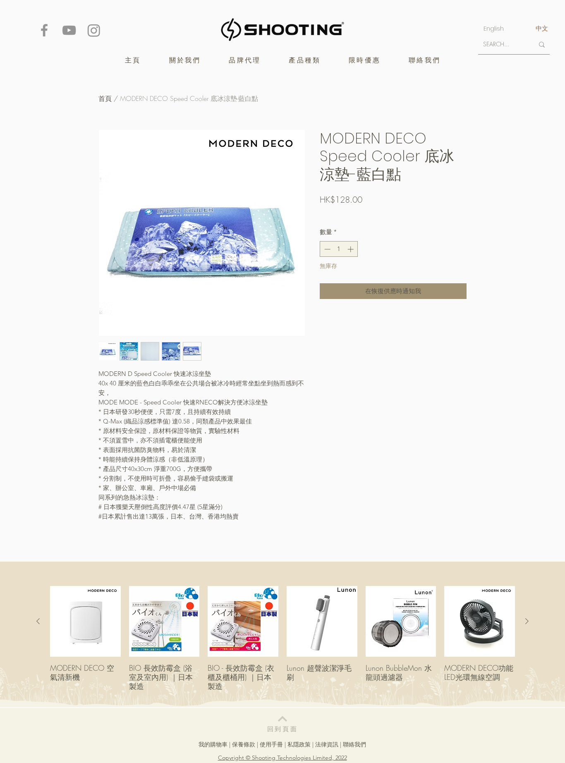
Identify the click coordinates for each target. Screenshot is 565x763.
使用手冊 (271, 744)
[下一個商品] (527, 621)
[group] (282, 643)
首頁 (105, 98)
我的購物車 (213, 744)
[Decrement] (326, 249)
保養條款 (243, 744)
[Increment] (351, 249)
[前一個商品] (38, 621)
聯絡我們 (354, 744)
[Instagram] (94, 30)
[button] (245, 60)
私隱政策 (299, 744)
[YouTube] (69, 30)
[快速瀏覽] (85, 621)
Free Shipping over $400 (350, 214)
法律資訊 (326, 744)
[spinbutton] (339, 249)
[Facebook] (44, 30)
